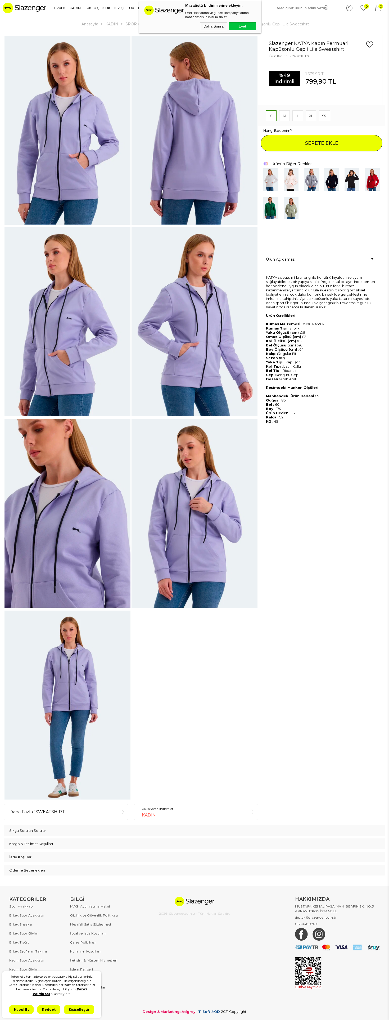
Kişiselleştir (79, 1010)
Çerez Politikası (83, 942)
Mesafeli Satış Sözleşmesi (90, 924)
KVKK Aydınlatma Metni (90, 906)
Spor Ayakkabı (21, 906)
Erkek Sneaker (21, 924)
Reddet (49, 1010)
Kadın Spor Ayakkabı (26, 960)
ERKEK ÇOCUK (97, 8)
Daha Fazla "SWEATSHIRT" (38, 811)
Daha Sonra (213, 26)
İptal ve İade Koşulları (88, 933)
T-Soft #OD (209, 1011)
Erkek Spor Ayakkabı (26, 915)
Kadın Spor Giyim (23, 969)
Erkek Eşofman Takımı (28, 951)
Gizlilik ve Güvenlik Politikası (94, 915)
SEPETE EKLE (321, 143)
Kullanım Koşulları (85, 951)
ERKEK (60, 8)
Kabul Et (21, 1010)
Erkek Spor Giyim (23, 933)
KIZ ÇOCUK (124, 8)
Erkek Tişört (19, 942)
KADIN (75, 8)
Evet (242, 26)
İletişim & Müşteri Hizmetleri (93, 960)
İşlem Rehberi (81, 969)
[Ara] (326, 8)
